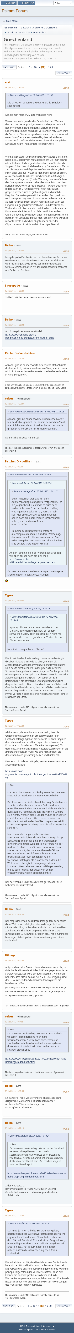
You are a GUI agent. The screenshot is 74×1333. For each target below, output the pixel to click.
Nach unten (9, 67)
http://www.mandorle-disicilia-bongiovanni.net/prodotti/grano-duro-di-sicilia (29, 336)
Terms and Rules (33, 1326)
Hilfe (21, 1326)
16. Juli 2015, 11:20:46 (14, 1215)
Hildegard (11, 955)
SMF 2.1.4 (23, 1330)
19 (47, 67)
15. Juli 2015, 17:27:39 (14, 403)
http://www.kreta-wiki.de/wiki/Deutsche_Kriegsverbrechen (32, 560)
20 (51, 67)
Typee (9, 595)
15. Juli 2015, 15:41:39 (14, 250)
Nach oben (8, 1306)
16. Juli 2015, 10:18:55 (14, 1091)
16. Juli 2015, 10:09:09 (14, 914)
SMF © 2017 (34, 1330)
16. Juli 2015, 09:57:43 (14, 726)
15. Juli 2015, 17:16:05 (14, 358)
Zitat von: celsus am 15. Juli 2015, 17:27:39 (30, 608)
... (32, 67)
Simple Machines (48, 1330)
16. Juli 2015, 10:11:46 (14, 960)
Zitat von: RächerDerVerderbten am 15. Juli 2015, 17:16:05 (37, 411)
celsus (9, 398)
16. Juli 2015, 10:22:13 (14, 1128)
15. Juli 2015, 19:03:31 (14, 466)
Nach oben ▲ (49, 1326)
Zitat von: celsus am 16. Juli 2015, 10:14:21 (30, 1135)
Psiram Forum (15, 10)
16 (35, 67)
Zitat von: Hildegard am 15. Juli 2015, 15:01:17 (31, 95)
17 (39, 67)
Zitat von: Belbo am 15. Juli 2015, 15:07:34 (31, 483)
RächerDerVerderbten (20, 353)
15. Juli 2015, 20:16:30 (14, 600)
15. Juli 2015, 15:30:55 (14, 87)
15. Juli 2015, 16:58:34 (14, 324)
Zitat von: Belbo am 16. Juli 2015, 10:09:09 (29, 1223)
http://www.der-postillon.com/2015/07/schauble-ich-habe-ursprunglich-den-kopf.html (36, 1060)
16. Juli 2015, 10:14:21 (14, 1021)
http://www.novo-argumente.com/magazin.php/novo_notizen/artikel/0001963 (36, 774)
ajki (7, 82)
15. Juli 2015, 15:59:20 (14, 290)
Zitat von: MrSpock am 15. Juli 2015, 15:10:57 (31, 474)
